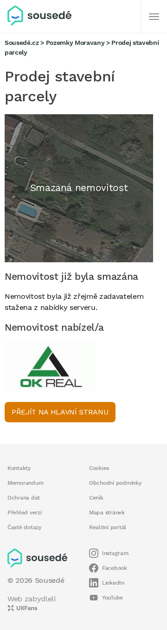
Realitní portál (107, 527)
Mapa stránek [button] (107, 512)
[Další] (154, 16)
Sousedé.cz (22, 42)
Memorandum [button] (25, 483)
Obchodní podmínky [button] (115, 483)
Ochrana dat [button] (23, 497)
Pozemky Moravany (75, 42)
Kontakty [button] (19, 468)
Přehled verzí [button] (24, 512)
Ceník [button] (96, 497)
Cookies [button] (99, 468)
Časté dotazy (24, 527)
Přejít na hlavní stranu (60, 412)
